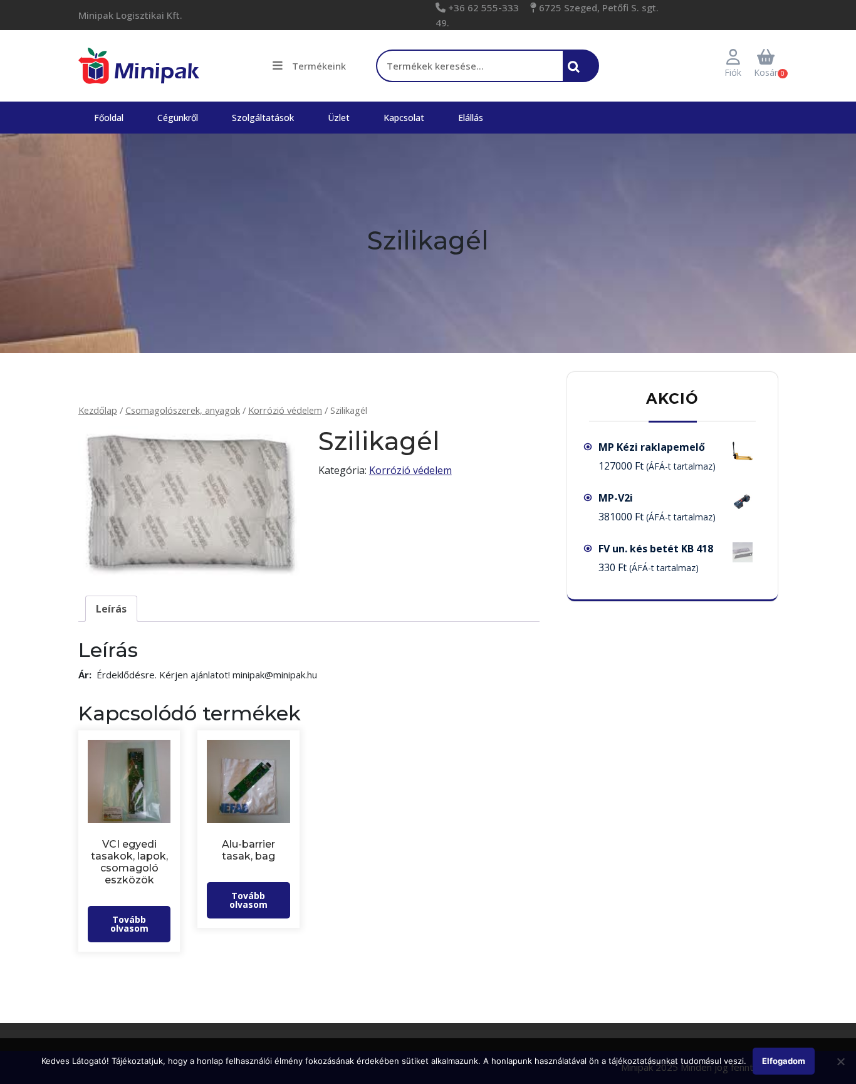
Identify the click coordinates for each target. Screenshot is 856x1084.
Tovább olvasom (129, 923)
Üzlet (339, 118)
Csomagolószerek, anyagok (182, 410)
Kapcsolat (404, 118)
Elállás (470, 118)
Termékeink (319, 66)
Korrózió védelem (285, 410)
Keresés (577, 73)
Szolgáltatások (263, 118)
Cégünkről (177, 118)
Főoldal (108, 118)
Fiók (732, 72)
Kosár (766, 72)
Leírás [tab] (111, 609)
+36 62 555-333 (482, 7)
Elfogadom (783, 1061)
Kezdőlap (97, 410)
